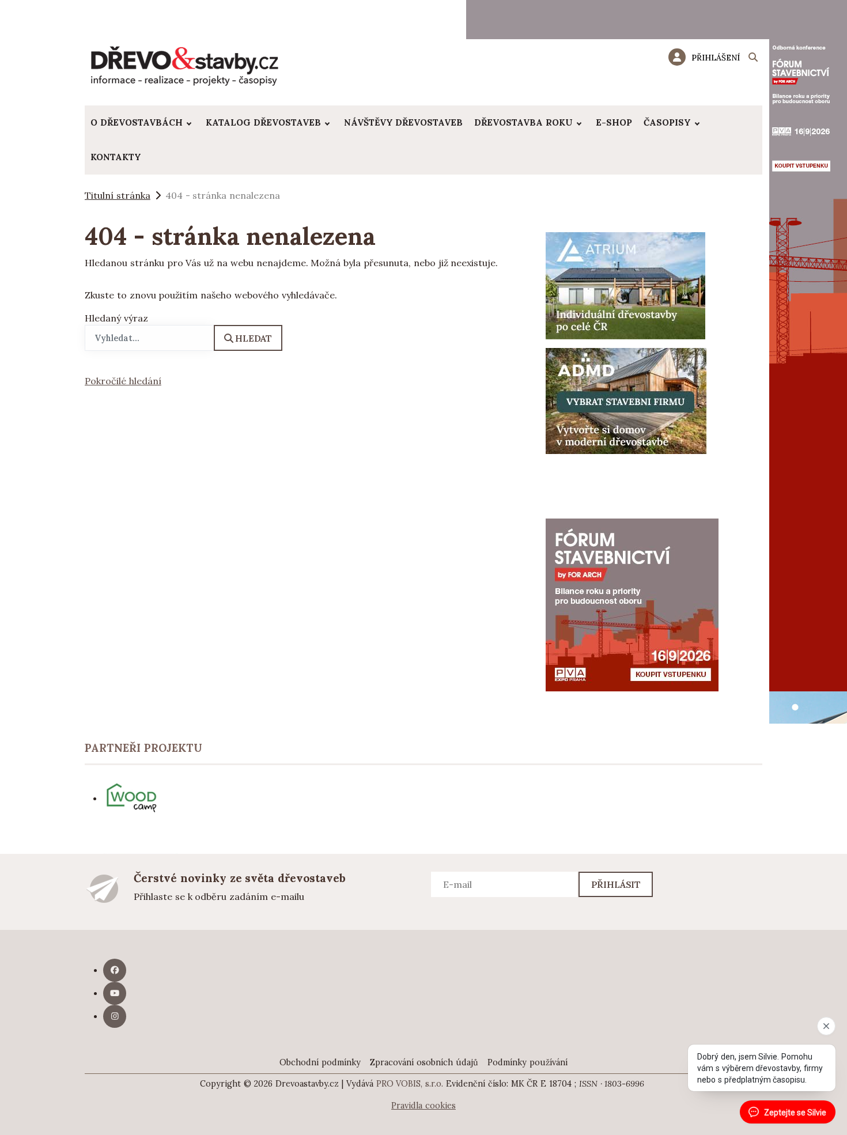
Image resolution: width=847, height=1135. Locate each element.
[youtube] (114, 993)
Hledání (753, 58)
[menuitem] (142, 122)
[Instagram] (114, 1016)
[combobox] (149, 338)
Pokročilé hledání (123, 381)
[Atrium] (625, 284)
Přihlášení (715, 57)
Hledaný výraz (116, 318)
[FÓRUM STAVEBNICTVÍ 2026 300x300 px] (632, 604)
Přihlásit (616, 884)
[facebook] (114, 970)
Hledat (253, 338)
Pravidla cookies (423, 1105)
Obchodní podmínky (320, 1062)
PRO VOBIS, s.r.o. (410, 1084)
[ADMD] (626, 400)
